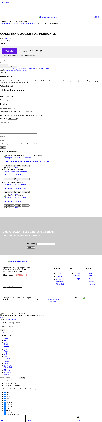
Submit (3, 147)
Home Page (3, 23)
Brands (6, 344)
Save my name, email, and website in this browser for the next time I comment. (27, 144)
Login (2, 330)
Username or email (6, 322)
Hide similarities (11, 383)
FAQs (6, 363)
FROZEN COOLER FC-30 (15, 201)
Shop (2, 420)
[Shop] (2, 417)
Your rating (4, 118)
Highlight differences (13, 385)
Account (28, 420)
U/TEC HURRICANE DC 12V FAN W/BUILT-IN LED (26, 162)
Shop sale (7, 370)
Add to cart (4, 65)
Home (6, 339)
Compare (13, 67)
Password (3, 326)
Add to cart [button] (14, 167)
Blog (5, 353)
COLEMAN (9, 38)
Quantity (2, 61)
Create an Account (11, 319)
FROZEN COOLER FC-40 (15, 188)
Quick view (25, 165)
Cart (5, 356)
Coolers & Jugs (30, 23)
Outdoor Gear (4, 2)
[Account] (27, 417)
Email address (31, 244)
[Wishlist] (78, 417)
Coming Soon (8, 360)
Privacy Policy (8, 367)
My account (7, 365)
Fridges (6, 171)
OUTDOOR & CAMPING (16, 23)
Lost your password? (6, 332)
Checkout (7, 358)
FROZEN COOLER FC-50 (15, 175)
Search (22, 377)
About (6, 342)
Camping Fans (8, 158)
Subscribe (31, 247)
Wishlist (79, 420)
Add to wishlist (5, 67)
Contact (6, 346)
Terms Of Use (8, 372)
